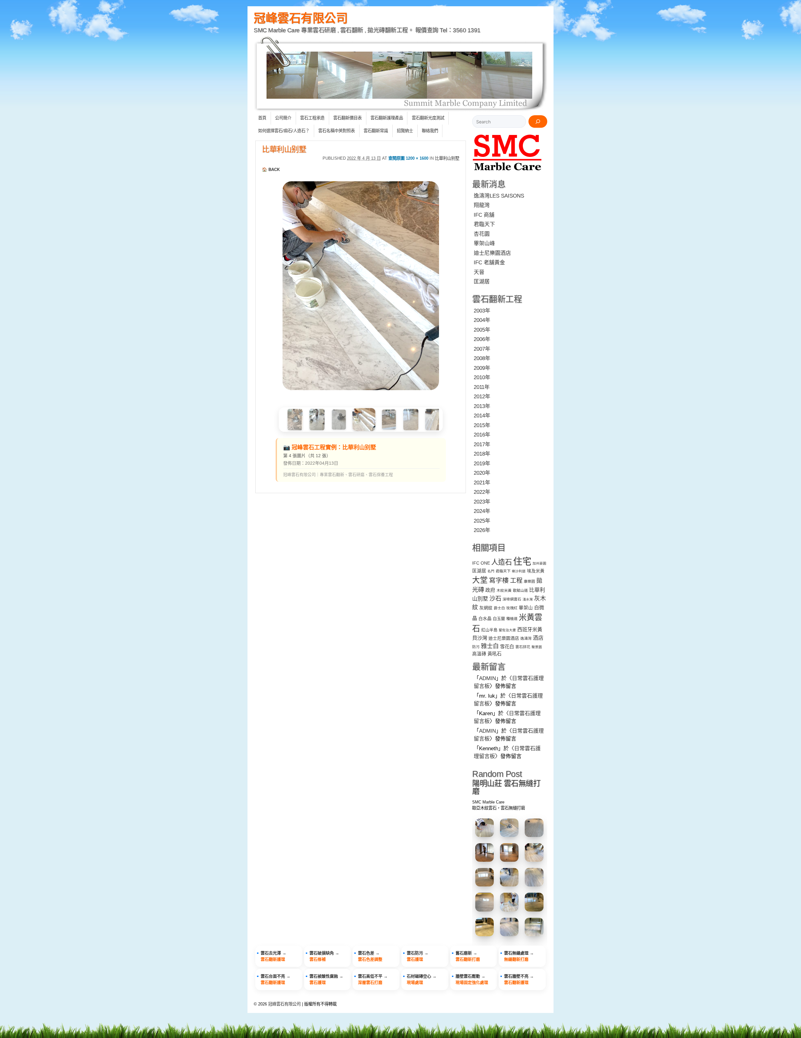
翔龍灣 (482, 205)
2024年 (482, 511)
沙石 (495, 598)
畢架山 (526, 607)
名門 (490, 571)
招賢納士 (405, 130)
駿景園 (537, 647)
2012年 (482, 397)
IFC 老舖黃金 (489, 263)
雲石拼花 (522, 647)
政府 (490, 590)
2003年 (482, 311)
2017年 (482, 444)
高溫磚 (479, 653)
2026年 (482, 530)
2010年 (482, 377)
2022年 (482, 492)
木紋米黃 (504, 590)
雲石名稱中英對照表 (336, 130)
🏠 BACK (271, 169)
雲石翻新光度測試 (428, 118)
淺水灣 (528, 599)
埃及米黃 (535, 571)
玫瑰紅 (512, 608)
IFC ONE (481, 563)
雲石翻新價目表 (347, 118)
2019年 (482, 464)
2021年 (482, 483)
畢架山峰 (484, 243)
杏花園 (482, 234)
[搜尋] (537, 121)
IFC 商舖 (484, 215)
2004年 (482, 320)
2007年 (482, 349)
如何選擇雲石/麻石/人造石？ (283, 130)
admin (487, 678)
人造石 (501, 562)
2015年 (482, 425)
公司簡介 (283, 118)
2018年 (482, 454)
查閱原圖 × (408, 158)
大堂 (480, 580)
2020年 (482, 473)
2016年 (482, 435)
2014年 (482, 416)
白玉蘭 (499, 618)
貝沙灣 (479, 638)
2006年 (482, 339)
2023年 (482, 502)
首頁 (262, 118)
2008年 (482, 358)
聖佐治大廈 (507, 630)
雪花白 (507, 646)
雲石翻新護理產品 (386, 118)
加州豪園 (539, 563)
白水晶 (485, 618)
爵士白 (499, 608)
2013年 (482, 406)
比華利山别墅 (284, 149)
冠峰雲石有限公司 (301, 18)
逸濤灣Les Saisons (499, 196)
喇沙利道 (519, 571)
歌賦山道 (520, 590)
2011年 (482, 387)
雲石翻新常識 (376, 130)
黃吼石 (494, 653)
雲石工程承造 (312, 118)
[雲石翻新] (507, 171)
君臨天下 (484, 224)
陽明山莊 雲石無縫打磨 (506, 787)
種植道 (512, 619)
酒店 (538, 638)
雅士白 (490, 646)
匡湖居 (482, 282)
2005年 (482, 330)
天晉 (479, 272)
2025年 (482, 521)
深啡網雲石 (512, 599)
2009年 (482, 368)
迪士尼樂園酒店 (492, 253)
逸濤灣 (526, 638)
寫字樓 (499, 580)
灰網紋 (485, 608)
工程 (516, 580)
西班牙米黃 (529, 629)
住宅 (522, 561)
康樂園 (529, 581)
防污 (476, 647)
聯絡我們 (430, 130)
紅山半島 (489, 629)
